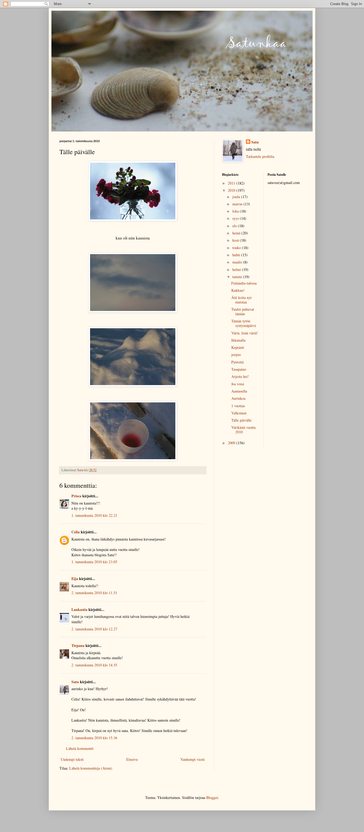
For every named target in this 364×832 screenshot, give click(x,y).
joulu (236, 196)
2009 (232, 442)
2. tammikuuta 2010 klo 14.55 (94, 664)
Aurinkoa (238, 398)
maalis (237, 262)
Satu (75, 682)
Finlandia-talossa (244, 283)
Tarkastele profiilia (260, 156)
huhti (236, 254)
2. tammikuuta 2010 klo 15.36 (94, 737)
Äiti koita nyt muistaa (241, 300)
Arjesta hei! (240, 376)
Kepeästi (237, 347)
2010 (232, 190)
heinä (236, 232)
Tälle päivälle (241, 420)
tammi (237, 276)
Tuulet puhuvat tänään (242, 311)
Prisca (76, 496)
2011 (232, 183)
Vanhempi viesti (192, 759)
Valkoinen (238, 412)
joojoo (236, 354)
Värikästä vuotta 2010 (243, 429)
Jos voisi (237, 383)
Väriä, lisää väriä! (244, 332)
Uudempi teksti (72, 759)
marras (238, 203)
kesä (236, 240)
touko (237, 247)
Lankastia (79, 609)
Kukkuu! (238, 290)
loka (236, 211)
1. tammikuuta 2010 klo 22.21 (94, 515)
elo (235, 225)
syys (236, 218)
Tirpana (77, 645)
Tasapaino (238, 369)
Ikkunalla (238, 340)
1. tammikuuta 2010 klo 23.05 (94, 561)
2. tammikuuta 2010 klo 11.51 (94, 592)
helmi (237, 269)
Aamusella (239, 391)
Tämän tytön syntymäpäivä (243, 323)
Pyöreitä (237, 362)
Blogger (212, 797)
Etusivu (132, 759)
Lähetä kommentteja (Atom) (90, 768)
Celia (75, 532)
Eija (74, 578)
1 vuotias (238, 405)
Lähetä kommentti (80, 748)
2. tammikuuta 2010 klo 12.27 (94, 628)
